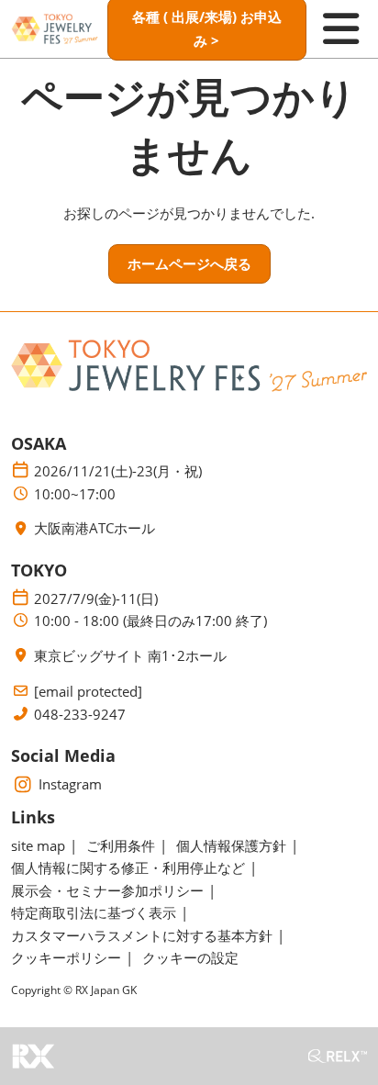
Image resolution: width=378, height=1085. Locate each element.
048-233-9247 (80, 714)
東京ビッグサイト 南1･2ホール (130, 656)
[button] (189, 264)
